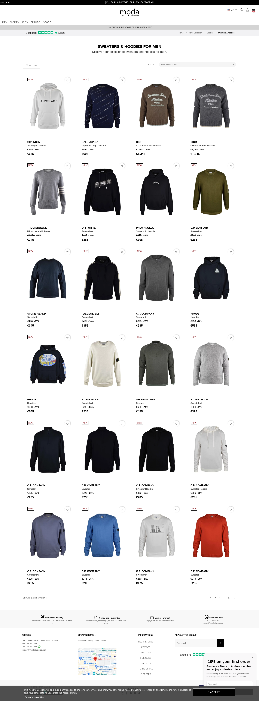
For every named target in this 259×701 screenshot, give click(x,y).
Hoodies (195, 317)
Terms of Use (145, 669)
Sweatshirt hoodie (145, 231)
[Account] (247, 10)
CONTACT (145, 647)
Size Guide (145, 658)
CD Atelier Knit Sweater (148, 145)
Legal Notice (146, 663)
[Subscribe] (220, 643)
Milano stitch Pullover (38, 231)
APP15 (149, 27)
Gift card (145, 674)
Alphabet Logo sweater (94, 145)
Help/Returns (145, 642)
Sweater (140, 403)
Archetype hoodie (36, 145)
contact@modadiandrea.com (213, 623)
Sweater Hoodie (144, 489)
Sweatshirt (87, 231)
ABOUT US (146, 652)
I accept (214, 692)
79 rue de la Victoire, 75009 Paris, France (40, 640)
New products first (198, 64)
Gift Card (5, 2)
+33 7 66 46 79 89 (213, 620)
